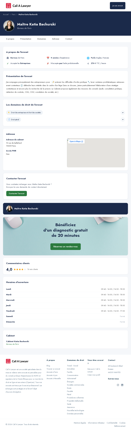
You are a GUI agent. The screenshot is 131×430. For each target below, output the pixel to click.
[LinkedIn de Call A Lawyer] (122, 384)
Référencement (119, 426)
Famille (69, 372)
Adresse (55, 38)
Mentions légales (80, 423)
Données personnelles (75, 413)
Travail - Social (72, 365)
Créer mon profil (94, 375)
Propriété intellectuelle (75, 401)
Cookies (122, 423)
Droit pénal (15, 119)
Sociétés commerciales (75, 385)
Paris (13, 14)
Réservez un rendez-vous (65, 246)
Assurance (71, 407)
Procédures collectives (75, 397)
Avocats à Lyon (52, 375)
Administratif (71, 378)
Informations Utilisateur (96, 423)
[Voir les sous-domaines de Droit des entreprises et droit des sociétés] (123, 113)
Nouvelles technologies (75, 410)
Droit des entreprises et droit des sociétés (26, 112)
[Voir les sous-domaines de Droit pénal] (123, 120)
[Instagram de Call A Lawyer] (118, 384)
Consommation (72, 375)
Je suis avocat (118, 5)
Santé (69, 404)
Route (69, 388)
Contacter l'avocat (16, 193)
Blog (48, 365)
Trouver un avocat (53, 369)
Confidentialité (112, 423)
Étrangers (70, 381)
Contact (68, 38)
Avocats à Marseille (54, 378)
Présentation (25, 38)
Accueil (6, 14)
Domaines (41, 38)
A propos (10, 38)
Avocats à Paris (52, 372)
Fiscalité (70, 391)
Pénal (69, 394)
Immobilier (71, 369)
